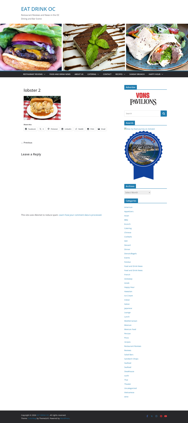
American (128, 207)
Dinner (127, 249)
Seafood (127, 363)
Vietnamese (129, 392)
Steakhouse (129, 371)
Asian (126, 215)
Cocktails (128, 236)
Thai (126, 380)
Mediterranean (130, 321)
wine (126, 396)
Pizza (126, 338)
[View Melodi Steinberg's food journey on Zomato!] (139, 129)
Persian (127, 333)
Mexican (127, 325)
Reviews (127, 350)
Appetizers (129, 211)
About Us (79, 74)
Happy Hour (154, 74)
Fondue (127, 262)
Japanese (128, 308)
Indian (127, 300)
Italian (127, 304)
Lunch (127, 316)
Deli (126, 241)
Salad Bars (128, 354)
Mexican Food (130, 329)
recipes (127, 342)
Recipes (119, 74)
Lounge (127, 312)
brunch (127, 224)
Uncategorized (130, 388)
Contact (107, 74)
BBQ (126, 220)
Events (127, 258)
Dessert (127, 245)
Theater (127, 384)
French (127, 274)
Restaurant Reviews (33, 74)
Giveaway (128, 279)
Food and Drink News (59, 74)
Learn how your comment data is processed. (80, 215)
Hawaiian (128, 291)
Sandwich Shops (131, 359)
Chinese (127, 232)
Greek (126, 283)
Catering (91, 74)
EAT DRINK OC (38, 8)
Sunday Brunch (137, 74)
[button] (44, 74)
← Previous (26, 142)
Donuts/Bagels (130, 253)
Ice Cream (128, 295)
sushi (126, 375)
